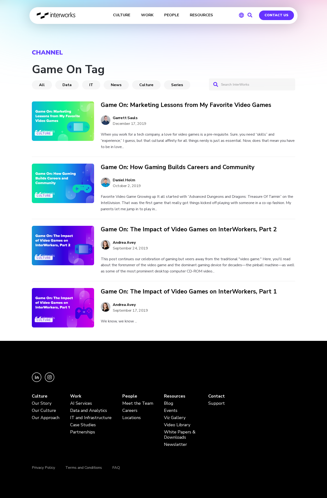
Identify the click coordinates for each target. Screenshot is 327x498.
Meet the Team (137, 403)
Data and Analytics (88, 410)
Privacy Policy (43, 467)
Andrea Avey (124, 242)
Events (170, 410)
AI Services (81, 403)
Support (216, 403)
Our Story (41, 403)
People (129, 396)
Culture (146, 85)
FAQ (116, 467)
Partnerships (82, 432)
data (67, 85)
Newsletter (175, 444)
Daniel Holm (124, 180)
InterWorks (56, 15)
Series (177, 85)
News (116, 85)
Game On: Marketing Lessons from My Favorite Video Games (186, 105)
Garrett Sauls (125, 118)
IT (91, 85)
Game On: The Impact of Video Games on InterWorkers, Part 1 (189, 291)
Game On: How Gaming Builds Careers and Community (177, 167)
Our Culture (44, 410)
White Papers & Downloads (180, 434)
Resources (174, 396)
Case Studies (83, 425)
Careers (129, 410)
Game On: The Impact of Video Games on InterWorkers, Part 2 (189, 229)
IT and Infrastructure (91, 418)
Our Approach (45, 418)
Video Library (177, 425)
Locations (131, 418)
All (42, 85)
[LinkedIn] (37, 380)
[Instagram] (49, 380)
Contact (216, 396)
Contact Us (276, 15)
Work (75, 396)
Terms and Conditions (83, 467)
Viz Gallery (175, 418)
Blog (168, 403)
